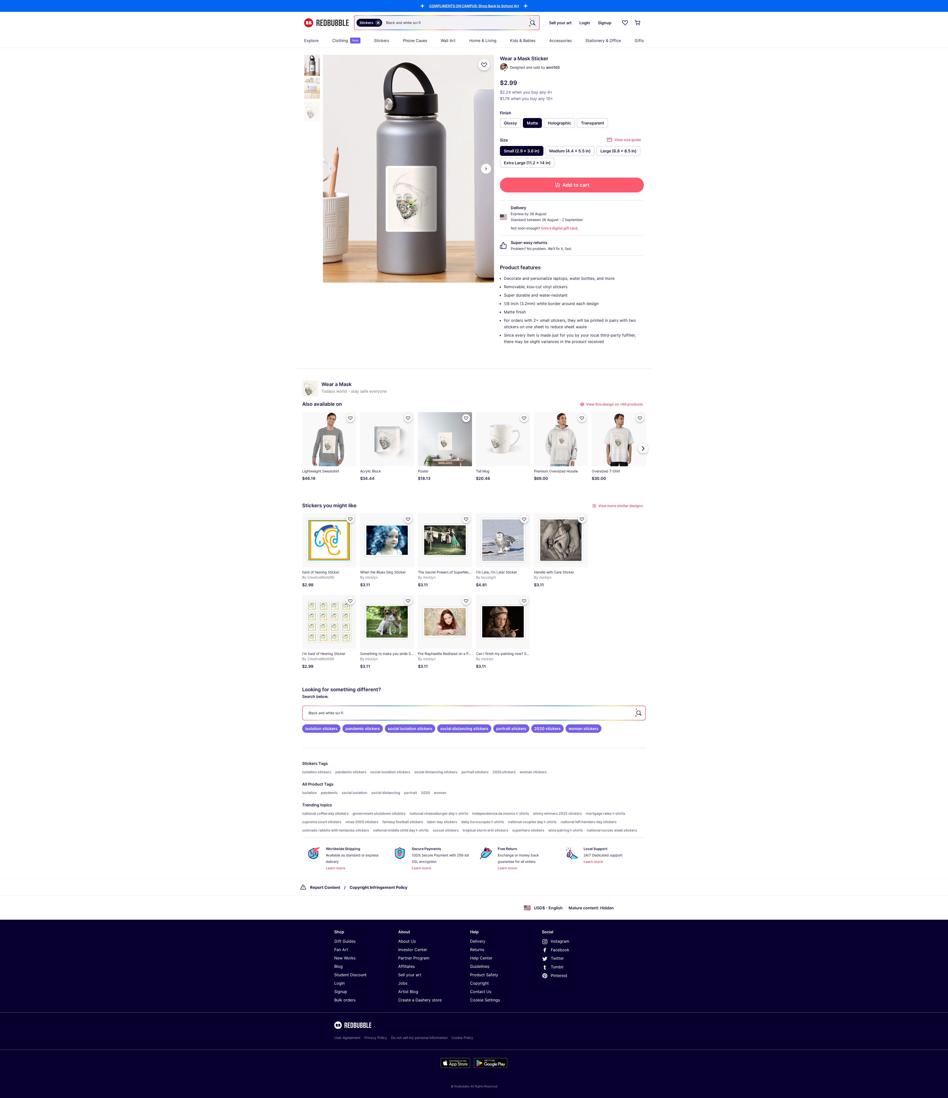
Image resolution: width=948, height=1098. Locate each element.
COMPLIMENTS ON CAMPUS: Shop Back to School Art (474, 6)
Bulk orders (345, 999)
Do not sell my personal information (419, 1038)
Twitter (557, 958)
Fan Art (341, 949)
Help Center (481, 958)
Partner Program (413, 958)
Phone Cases (415, 40)
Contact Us (480, 991)
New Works (345, 958)
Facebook (560, 949)
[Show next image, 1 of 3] (486, 169)
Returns (477, 949)
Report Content (325, 887)
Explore (311, 40)
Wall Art (448, 40)
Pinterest (559, 975)
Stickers (381, 40)
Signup (340, 991)
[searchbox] (474, 713)
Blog (338, 966)
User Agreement (347, 1038)
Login (339, 983)
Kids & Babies (522, 40)
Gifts (639, 40)
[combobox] (447, 23)
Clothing (345, 40)
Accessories (560, 40)
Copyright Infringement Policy (378, 887)
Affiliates (406, 966)
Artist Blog (408, 991)
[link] (321, 728)
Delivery (477, 941)
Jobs (402, 983)
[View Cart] (638, 23)
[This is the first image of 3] (331, 169)
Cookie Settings (485, 1000)
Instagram (560, 941)
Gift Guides (345, 941)
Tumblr (557, 966)
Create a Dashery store (420, 999)
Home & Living (482, 40)
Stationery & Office (603, 40)
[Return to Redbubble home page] (326, 22)
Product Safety (484, 974)
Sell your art (409, 974)
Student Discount (350, 974)
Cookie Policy (462, 1038)
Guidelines (479, 966)
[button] (474, 6)
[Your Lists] (625, 23)
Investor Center (412, 949)
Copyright (479, 983)
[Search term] (532, 23)
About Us (407, 941)
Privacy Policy (375, 1038)
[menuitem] (311, 40)
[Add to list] (484, 65)
